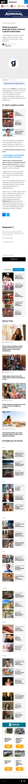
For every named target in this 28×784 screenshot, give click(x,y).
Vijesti (15, 6)
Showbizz (23, 6)
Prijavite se (14, 259)
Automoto (13, 2)
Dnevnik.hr (6, 6)
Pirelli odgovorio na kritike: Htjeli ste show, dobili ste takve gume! (13, 156)
